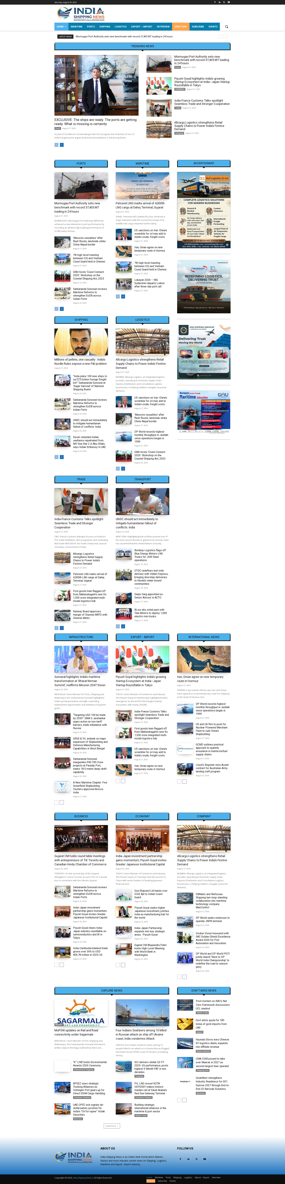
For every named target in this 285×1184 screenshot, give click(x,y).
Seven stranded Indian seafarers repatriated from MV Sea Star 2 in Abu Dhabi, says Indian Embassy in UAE (89, 442)
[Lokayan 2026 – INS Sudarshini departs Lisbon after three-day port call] (124, 284)
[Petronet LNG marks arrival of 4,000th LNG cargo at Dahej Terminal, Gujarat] (142, 185)
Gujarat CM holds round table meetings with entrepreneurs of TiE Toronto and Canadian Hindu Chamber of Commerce (80, 860)
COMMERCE (179, 89)
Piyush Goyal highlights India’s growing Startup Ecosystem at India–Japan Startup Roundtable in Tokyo (131, 36)
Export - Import (142, 637)
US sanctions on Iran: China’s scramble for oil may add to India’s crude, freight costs (150, 234)
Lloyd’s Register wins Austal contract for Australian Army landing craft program (212, 768)
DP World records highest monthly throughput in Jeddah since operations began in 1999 (151, 436)
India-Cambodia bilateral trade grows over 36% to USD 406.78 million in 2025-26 (90, 951)
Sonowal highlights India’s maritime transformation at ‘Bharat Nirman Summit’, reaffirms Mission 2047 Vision (79, 681)
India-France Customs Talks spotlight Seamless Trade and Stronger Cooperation (202, 102)
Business (81, 816)
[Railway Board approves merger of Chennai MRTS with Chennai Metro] (62, 615)
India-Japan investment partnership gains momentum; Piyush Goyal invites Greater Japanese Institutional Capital (90, 912)
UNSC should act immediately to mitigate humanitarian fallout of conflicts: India (90, 423)
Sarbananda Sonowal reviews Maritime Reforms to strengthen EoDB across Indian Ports (90, 293)
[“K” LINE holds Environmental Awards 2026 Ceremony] (62, 1066)
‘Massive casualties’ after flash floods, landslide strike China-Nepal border (89, 241)
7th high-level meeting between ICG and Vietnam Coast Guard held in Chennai (89, 258)
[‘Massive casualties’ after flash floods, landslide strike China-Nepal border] (62, 242)
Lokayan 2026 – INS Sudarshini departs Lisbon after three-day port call (149, 283)
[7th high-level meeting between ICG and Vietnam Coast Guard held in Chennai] (62, 259)
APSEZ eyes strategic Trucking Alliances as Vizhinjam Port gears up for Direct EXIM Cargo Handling (89, 1088)
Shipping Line (202, 1070)
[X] (224, 2)
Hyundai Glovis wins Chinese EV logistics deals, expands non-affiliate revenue (212, 1043)
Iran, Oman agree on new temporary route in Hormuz (149, 249)
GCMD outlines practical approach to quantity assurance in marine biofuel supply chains (211, 749)
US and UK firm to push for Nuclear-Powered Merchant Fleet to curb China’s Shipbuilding (211, 729)
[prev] (220, 37)
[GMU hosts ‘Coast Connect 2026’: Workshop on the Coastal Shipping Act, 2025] (62, 276)
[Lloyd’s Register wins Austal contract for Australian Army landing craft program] (185, 769)
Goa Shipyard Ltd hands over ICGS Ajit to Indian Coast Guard (150, 894)
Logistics (142, 319)
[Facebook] (215, 2)
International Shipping (126, 1024)
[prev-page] (56, 145)
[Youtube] (229, 2)
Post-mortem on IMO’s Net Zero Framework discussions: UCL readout (213, 1004)
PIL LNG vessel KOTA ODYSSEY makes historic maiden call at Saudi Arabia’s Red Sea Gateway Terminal (150, 1088)
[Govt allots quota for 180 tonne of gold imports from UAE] (185, 1024)
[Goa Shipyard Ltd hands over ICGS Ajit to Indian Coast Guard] (124, 894)
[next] (225, 37)
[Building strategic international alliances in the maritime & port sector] (124, 1108)
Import (199, 1032)
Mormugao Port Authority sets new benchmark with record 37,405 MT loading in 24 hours (201, 60)
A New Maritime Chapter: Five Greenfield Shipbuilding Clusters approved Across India (90, 787)
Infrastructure (81, 637)
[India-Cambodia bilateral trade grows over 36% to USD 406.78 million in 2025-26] (62, 952)
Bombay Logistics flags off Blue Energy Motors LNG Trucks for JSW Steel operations (150, 555)
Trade (177, 108)
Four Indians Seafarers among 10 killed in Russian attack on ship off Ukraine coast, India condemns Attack (141, 1034)
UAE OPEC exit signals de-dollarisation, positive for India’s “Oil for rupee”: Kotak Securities (89, 1109)
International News (203, 637)
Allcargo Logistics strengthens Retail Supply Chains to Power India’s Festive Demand (199, 126)
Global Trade (140, 1115)
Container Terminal (82, 1097)
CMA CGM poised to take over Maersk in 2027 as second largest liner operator (212, 1062)
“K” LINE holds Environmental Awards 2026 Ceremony (90, 1064)
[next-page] (62, 145)
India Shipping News (82, 1177)
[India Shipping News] (80, 13)
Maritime (142, 163)
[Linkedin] (220, 2)
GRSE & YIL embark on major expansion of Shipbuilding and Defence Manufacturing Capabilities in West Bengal (90, 743)
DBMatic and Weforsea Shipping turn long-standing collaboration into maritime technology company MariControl (211, 901)
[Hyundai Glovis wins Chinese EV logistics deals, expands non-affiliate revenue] (185, 1043)
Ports (57, 128)
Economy (143, 816)
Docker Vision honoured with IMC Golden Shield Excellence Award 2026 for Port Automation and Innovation (213, 938)
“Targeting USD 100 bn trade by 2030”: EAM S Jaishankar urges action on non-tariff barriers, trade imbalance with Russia (90, 721)
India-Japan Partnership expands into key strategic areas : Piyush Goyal (149, 931)
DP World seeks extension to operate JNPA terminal (213, 919)
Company (179, 133)
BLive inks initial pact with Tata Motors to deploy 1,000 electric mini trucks (150, 613)
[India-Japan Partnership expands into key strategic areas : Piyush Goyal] (124, 932)
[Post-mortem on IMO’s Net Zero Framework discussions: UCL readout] (185, 1005)
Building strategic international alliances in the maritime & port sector (150, 1108)
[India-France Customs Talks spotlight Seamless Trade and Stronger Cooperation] (159, 108)
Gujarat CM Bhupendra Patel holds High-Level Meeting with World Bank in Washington (150, 950)
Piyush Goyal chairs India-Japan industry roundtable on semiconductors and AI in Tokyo (89, 932)
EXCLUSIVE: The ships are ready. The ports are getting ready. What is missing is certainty (95, 122)
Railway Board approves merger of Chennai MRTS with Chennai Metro (90, 615)
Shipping (81, 319)
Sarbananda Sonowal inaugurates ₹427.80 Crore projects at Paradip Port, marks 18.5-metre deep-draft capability (90, 765)
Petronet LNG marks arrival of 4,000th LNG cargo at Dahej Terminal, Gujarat (90, 577)
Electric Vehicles (203, 1051)
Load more (111, 1126)
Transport (142, 479)
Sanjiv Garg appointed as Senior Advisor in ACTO (148, 596)
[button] (227, 27)
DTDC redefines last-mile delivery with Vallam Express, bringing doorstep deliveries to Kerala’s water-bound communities (151, 577)
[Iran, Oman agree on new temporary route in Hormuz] (124, 251)
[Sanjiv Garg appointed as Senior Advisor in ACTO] (124, 598)
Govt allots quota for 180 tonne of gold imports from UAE (211, 1024)
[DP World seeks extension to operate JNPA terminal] (185, 921)
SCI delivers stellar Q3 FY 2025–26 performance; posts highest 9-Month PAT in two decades (151, 1067)
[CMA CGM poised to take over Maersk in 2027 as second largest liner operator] (185, 1062)
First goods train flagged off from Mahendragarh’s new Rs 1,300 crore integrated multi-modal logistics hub (89, 596)
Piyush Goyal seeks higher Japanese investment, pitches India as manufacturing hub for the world (151, 912)
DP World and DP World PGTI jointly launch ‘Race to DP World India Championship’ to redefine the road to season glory (213, 960)
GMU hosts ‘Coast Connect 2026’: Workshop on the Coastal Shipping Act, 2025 (88, 275)
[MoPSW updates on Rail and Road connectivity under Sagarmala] (81, 1012)
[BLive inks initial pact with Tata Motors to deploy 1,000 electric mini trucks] (124, 613)
